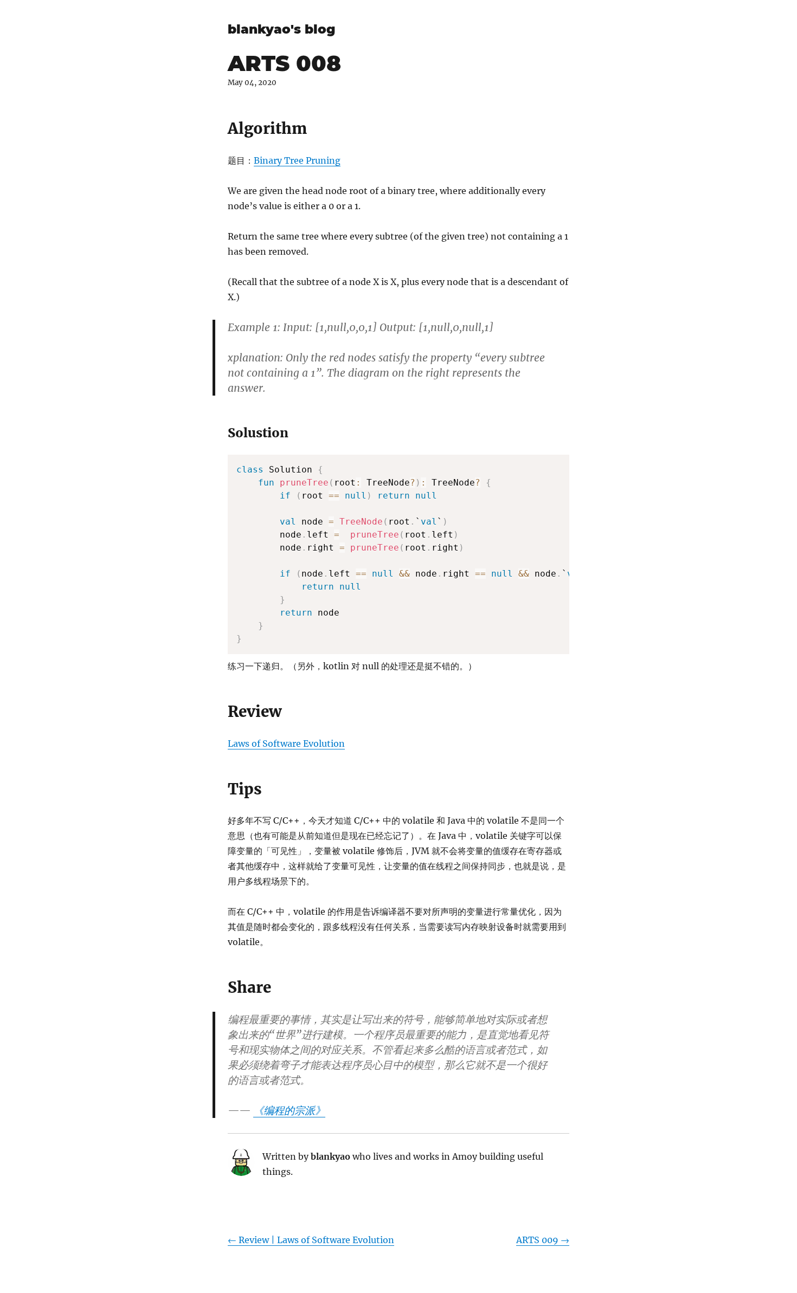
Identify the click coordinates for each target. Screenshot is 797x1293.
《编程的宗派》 (289, 1110)
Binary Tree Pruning (297, 160)
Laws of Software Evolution (286, 743)
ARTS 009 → (542, 1239)
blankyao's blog (281, 29)
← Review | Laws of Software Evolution (311, 1239)
